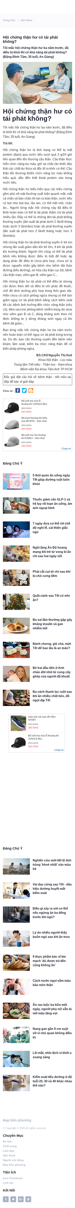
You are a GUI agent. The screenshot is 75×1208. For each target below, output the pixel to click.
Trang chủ (9, 20)
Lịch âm (8, 1182)
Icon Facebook (12, 1178)
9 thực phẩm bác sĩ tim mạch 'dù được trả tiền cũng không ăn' (49, 961)
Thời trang (10, 1146)
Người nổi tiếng (13, 1160)
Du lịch (7, 1141)
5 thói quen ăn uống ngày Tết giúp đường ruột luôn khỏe (51, 480)
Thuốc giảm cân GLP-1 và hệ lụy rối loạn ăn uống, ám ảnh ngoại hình (52, 504)
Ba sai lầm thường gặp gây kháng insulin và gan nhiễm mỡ (52, 624)
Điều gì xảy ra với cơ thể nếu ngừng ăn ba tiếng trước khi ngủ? (50, 913)
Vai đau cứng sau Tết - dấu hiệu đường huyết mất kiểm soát (52, 889)
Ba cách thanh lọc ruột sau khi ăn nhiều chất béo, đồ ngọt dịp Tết (52, 696)
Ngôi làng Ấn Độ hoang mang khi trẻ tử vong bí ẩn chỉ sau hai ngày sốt (52, 552)
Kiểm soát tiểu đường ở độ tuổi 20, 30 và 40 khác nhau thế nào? (52, 1081)
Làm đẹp (8, 1150)
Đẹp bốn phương (17, 1120)
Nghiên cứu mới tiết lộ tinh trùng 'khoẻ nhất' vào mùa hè (52, 865)
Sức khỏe (26, 20)
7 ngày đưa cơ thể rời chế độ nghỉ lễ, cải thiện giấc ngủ (51, 528)
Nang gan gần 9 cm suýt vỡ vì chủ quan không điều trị (52, 1033)
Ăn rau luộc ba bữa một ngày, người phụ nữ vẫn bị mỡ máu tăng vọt (52, 1009)
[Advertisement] (37, 801)
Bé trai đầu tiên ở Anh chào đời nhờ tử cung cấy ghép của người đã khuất (52, 672)
